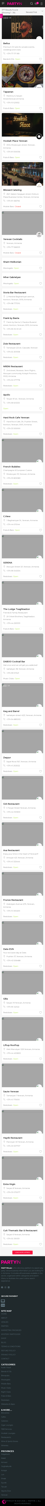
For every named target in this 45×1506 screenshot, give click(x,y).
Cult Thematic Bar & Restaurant (20, 1230)
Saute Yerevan (11, 1091)
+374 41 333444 (13, 862)
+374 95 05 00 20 (13, 329)
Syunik (3, 1483)
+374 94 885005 (13, 719)
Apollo (6, 395)
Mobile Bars (8, 206)
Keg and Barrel (11, 711)
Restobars (7, 309)
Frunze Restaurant (13, 900)
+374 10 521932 (12, 103)
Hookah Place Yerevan (15, 141)
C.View (6, 516)
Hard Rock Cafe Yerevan (16, 417)
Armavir (4, 1462)
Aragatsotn (5, 1454)
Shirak (3, 1479)
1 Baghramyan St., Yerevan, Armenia (22, 520)
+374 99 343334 (13, 571)
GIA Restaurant (11, 804)
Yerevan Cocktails (12, 239)
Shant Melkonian (12, 262)
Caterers (4, 1421)
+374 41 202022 (13, 766)
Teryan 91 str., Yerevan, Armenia (20, 399)
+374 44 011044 (13, 524)
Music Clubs (8, 678)
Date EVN (8, 949)
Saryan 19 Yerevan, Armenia (18, 1003)
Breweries (5, 1413)
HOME (4, 1314)
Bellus (6, 43)
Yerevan (4, 1495)
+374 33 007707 (13, 1146)
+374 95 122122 (12, 1007)
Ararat (3, 1458)
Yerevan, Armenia (14, 243)
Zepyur (7, 757)
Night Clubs (6, 1392)
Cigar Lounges (7, 1425)
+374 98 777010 (13, 303)
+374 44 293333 (13, 623)
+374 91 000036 (13, 152)
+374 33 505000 (13, 428)
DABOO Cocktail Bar (14, 661)
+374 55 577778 (13, 380)
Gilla (5, 999)
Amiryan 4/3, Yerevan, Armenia (19, 858)
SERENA (7, 562)
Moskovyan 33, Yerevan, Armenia (20, 474)
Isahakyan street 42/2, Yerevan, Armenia (23, 715)
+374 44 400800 (13, 1053)
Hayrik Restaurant (13, 1138)
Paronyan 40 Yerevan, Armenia (19, 1142)
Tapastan (8, 92)
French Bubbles (11, 466)
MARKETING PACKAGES (11, 1330)
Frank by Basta (11, 318)
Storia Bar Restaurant (14, 292)
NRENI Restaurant (13, 366)
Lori (2, 1475)
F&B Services (6, 1429)
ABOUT (4, 1318)
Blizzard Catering (12, 190)
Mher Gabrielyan (12, 277)
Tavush (4, 1487)
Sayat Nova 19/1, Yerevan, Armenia (21, 761)
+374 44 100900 (13, 812)
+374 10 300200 (13, 911)
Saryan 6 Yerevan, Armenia (18, 1234)
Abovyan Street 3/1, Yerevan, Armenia (22, 567)
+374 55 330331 (13, 1238)
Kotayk (4, 1470)
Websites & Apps (8, 1404)
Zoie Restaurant (11, 344)
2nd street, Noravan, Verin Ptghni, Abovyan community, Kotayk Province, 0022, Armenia (20, 373)
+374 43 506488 (13, 960)
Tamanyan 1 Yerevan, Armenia (19, 1095)
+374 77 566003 (13, 247)
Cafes (3, 1417)
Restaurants (6, 1437)
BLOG (3, 1342)
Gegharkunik (6, 1466)
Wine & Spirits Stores (9, 1441)
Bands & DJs (8, 59)
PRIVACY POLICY (8, 1355)
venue (8, 1271)
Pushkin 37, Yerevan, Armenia (19, 956)
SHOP (3, 1338)
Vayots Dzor (6, 1491)
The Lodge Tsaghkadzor (16, 609)
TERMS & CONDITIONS (10, 1346)
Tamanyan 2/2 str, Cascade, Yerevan (22, 348)
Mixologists (8, 268)
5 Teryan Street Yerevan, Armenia (21, 808)
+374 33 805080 (13, 478)
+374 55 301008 (13, 352)
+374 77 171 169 (12, 53)
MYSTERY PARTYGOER (10, 1334)
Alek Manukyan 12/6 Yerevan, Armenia (23, 1049)
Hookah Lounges (8, 1433)
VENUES (4, 1322)
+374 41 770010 (13, 1099)
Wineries (4, 1445)
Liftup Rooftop (11, 1045)
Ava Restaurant (11, 850)
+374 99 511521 (12, 673)
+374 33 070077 (13, 1192)
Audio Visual (6, 1367)
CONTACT (5, 1359)
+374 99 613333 (13, 403)
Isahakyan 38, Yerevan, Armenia (20, 669)
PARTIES (4, 1326)
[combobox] (34, 11)
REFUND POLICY (8, 1351)
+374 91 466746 (13, 201)
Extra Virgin (9, 1184)
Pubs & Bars (8, 108)
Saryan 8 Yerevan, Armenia (18, 1188)
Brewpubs (5, 1376)
